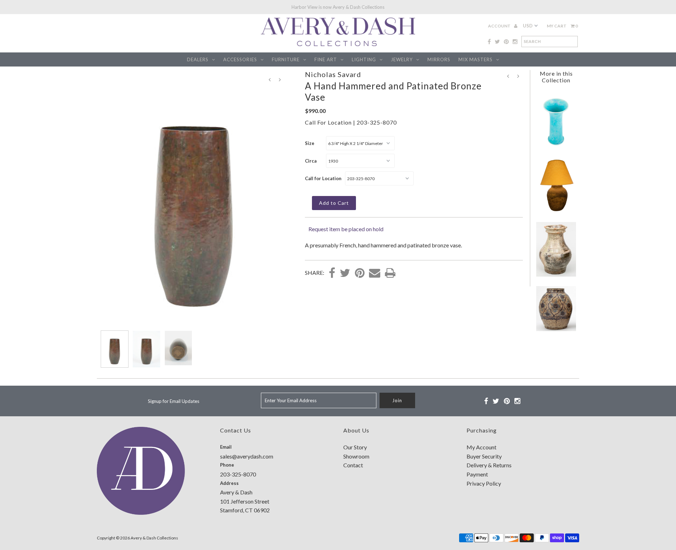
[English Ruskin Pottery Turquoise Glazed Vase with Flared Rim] (556, 147)
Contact (353, 465)
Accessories (240, 59)
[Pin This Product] (359, 273)
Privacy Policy (484, 483)
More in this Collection (556, 76)
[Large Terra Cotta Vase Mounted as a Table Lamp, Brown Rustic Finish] (556, 210)
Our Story (355, 447)
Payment (477, 474)
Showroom (356, 456)
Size (309, 143)
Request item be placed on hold (345, 229)
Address (229, 483)
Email (226, 447)
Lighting (364, 59)
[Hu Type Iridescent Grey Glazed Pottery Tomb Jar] (556, 274)
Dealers (197, 59)
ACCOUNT (499, 26)
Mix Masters (475, 59)
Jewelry (402, 59)
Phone (227, 465)
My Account (481, 447)
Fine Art (325, 59)
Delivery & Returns (489, 465)
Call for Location (323, 178)
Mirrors (438, 59)
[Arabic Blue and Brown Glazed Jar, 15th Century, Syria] (556, 328)
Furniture (286, 59)
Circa (311, 161)
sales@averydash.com (246, 456)
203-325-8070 (377, 122)
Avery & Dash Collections (154, 537)
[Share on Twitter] (345, 273)
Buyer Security (484, 456)
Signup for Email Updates (173, 401)
